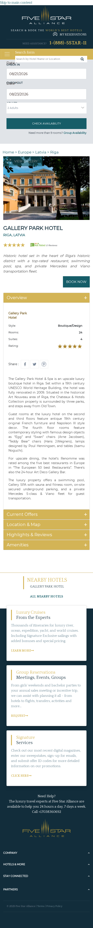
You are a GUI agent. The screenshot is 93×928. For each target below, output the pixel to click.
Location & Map (23, 524)
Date (11, 63)
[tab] (46, 298)
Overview (17, 297)
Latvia (40, 152)
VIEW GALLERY (26, 161)
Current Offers (22, 514)
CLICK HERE (20, 776)
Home (8, 152)
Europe (24, 152)
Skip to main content (16, 3)
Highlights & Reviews (29, 534)
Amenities (18, 544)
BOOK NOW (76, 282)
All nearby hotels (46, 596)
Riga (54, 152)
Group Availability (75, 132)
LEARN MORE (21, 650)
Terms (40, 906)
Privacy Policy (54, 906)
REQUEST (18, 716)
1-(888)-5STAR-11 (68, 43)
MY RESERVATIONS (73, 34)
